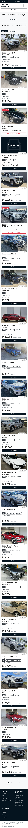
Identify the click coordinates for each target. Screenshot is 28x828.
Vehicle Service (19, 795)
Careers (4, 812)
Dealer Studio (10, 826)
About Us (4, 811)
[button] (25, 5)
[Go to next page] (22, 783)
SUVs (3, 795)
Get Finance (14, 68)
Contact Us (4, 814)
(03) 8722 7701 (21, 1)
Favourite (20, 50)
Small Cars (4, 794)
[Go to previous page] (5, 783)
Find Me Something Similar (14, 133)
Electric (4, 802)
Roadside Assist (19, 805)
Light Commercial (6, 800)
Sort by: (13, 25)
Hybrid (3, 797)
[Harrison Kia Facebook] (3, 1)
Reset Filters (4, 31)
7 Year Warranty (19, 800)
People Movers (5, 798)
